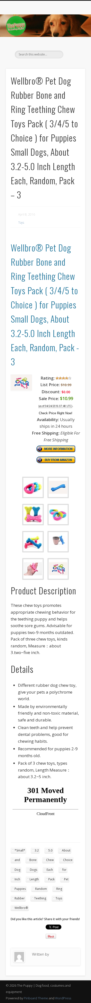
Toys (21, 222)
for (64, 870)
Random (41, 889)
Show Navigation (73, 44)
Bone (33, 860)
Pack (51, 879)
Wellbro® (21, 908)
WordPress (63, 998)
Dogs (33, 870)
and (17, 860)
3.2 (37, 850)
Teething (40, 898)
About (66, 850)
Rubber (20, 898)
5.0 (50, 850)
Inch (17, 879)
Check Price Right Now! (55, 413)
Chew (50, 860)
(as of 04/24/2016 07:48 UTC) (55, 406)
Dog (17, 870)
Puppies (20, 889)
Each (50, 870)
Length (34, 879)
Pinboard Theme (36, 998)
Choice (68, 860)
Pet (66, 879)
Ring (59, 889)
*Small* (20, 850)
